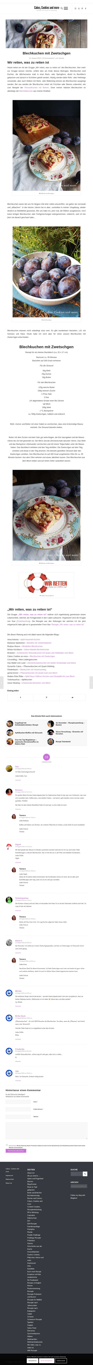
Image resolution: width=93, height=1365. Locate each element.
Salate (29, 1314)
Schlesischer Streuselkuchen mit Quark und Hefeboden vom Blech (45, 653)
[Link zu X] (79, 8)
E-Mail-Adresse (38, 1109)
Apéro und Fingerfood (35, 1179)
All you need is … (33, 1176)
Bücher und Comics (34, 1198)
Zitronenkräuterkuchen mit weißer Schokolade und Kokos (51, 663)
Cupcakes (31, 1215)
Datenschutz (12, 1145)
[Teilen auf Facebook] (20, 697)
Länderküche (32, 1277)
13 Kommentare (48, 58)
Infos (29, 1266)
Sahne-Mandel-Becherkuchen (36, 649)
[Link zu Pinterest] (82, 8)
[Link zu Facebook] (85, 8)
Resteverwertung (33, 1288)
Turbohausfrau (23, 621)
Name (35, 1102)
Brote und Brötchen (34, 1193)
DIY (28, 1221)
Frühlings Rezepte (34, 1238)
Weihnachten (32, 1339)
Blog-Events (31, 1184)
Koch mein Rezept (34, 1272)
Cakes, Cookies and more (12, 1170)
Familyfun (31, 1229)
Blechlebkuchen (26, 91)
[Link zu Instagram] (75, 8)
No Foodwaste (32, 1280)
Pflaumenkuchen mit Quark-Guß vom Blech (38, 673)
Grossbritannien (33, 1252)
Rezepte (30, 1291)
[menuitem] (61, 8)
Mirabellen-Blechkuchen (32, 646)
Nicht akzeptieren (47, 1360)
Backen (30, 1181)
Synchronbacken (33, 1333)
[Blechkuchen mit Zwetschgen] (46, 33)
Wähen (30, 1336)
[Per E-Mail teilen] (73, 697)
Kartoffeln (30, 1269)
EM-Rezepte (32, 1224)
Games (30, 1243)
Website (35, 1116)
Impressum (9, 1175)
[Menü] (66, 8)
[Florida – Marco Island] (91, 682)
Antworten (18, 780)
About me (9, 1183)
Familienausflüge (33, 1226)
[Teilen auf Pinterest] (46, 697)
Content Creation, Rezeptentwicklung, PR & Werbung (34, 1209)
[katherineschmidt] (46, 8)
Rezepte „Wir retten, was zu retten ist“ (68, 624)
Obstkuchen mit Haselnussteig (33, 669)
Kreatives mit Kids (34, 1274)
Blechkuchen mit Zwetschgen (42, 656)
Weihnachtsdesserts (35, 1342)
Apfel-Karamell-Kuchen (30, 639)
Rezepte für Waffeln (34, 1300)
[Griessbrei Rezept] (2, 682)
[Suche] (61, 8)
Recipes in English (34, 1283)
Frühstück (31, 1240)
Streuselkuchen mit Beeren (36, 87)
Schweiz (30, 1317)
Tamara (61, 58)
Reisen (30, 1286)
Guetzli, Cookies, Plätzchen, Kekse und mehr (35, 1257)
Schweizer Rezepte (34, 1319)
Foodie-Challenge (33, 1235)
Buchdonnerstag (33, 1195)
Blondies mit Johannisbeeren (39, 643)
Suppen (30, 1325)
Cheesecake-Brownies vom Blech (36, 683)
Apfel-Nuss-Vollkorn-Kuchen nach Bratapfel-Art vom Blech (50, 676)
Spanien (30, 1322)
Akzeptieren (32, 1360)
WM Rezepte (32, 1350)
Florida (29, 1232)
